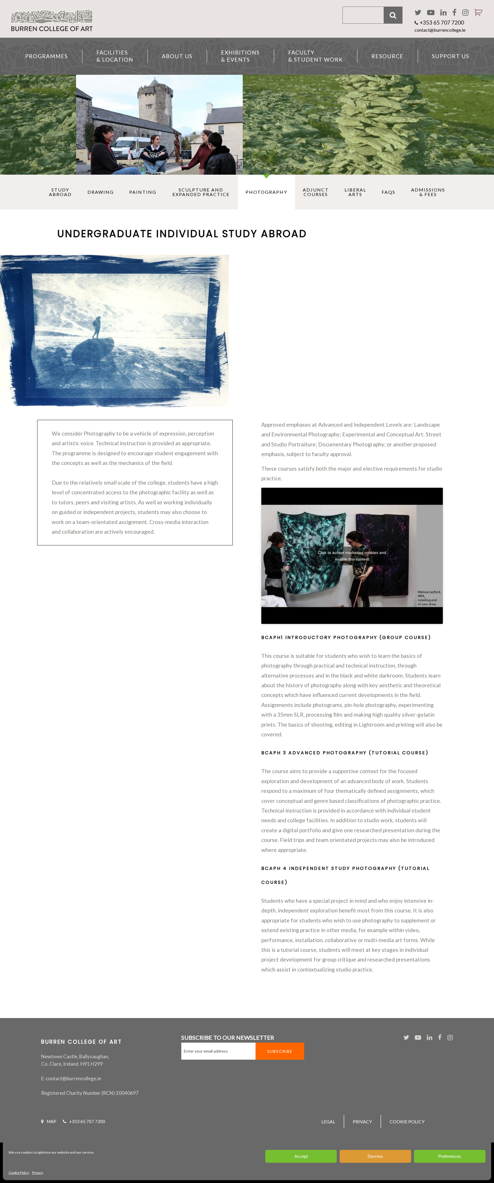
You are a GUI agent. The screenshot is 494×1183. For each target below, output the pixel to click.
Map (51, 1121)
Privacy (37, 1172)
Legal (328, 1121)
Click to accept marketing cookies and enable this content (352, 555)
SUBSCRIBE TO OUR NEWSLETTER (227, 1037)
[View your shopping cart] (476, 20)
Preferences (449, 1156)
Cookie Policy (19, 1172)
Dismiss (375, 1156)
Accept (301, 1156)
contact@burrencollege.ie (440, 30)
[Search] (393, 15)
